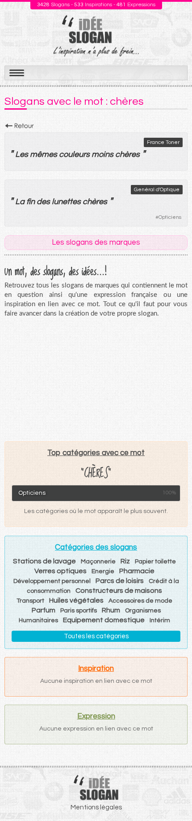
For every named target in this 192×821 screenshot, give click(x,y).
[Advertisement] (96, 379)
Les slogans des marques (96, 242)
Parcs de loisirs (120, 580)
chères (127, 154)
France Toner (163, 142)
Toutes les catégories (96, 636)
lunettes (66, 201)
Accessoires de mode (140, 601)
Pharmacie (136, 571)
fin (30, 201)
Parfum (43, 610)
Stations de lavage (44, 561)
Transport (30, 601)
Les (21, 154)
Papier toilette (155, 561)
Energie (103, 571)
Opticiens (170, 217)
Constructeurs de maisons (118, 590)
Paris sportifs (78, 611)
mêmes (43, 154)
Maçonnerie (98, 561)
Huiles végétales (76, 600)
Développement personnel (52, 581)
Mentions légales (96, 807)
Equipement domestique (104, 620)
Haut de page (174, 794)
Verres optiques (60, 571)
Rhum (111, 610)
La (20, 201)
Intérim (160, 620)
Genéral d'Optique (156, 190)
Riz (125, 561)
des (43, 201)
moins (102, 154)
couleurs (74, 154)
